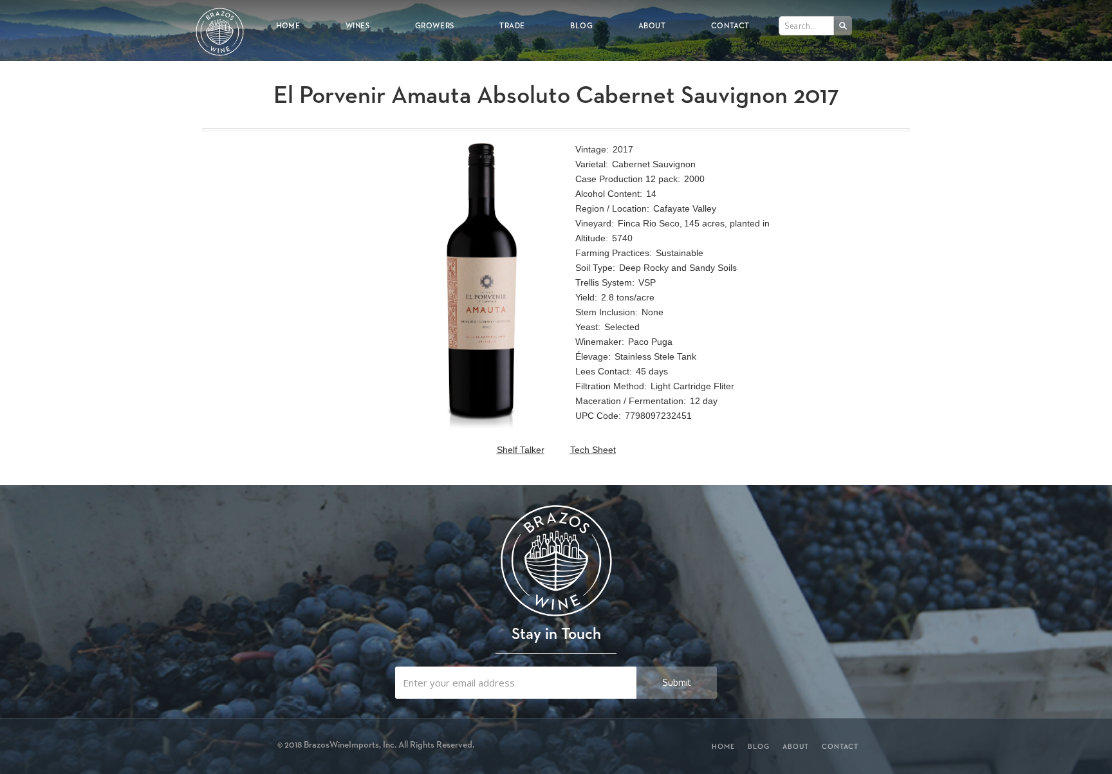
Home (288, 25)
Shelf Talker (520, 450)
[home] (220, 23)
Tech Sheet (593, 450)
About (652, 25)
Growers (434, 25)
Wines (358, 25)
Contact (730, 25)
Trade (512, 25)
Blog (581, 25)
